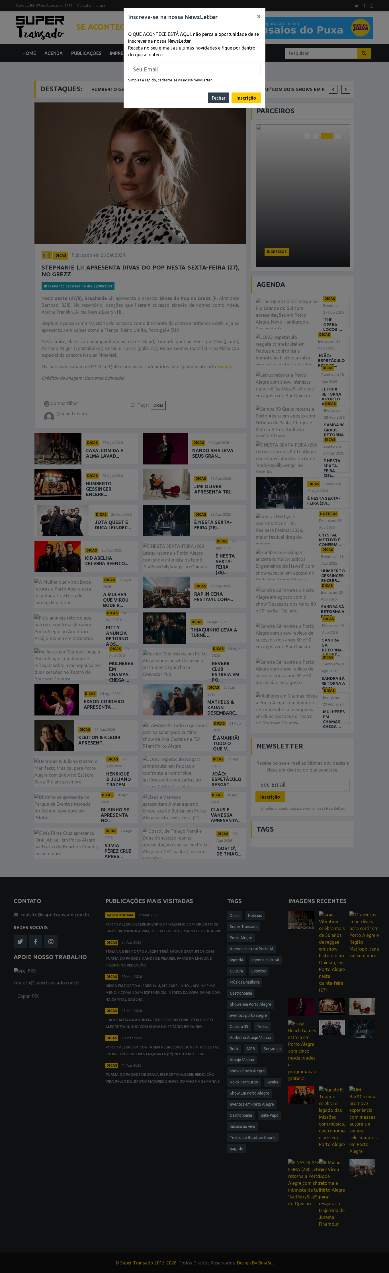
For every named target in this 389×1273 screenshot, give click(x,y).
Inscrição (246, 97)
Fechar (219, 97)
